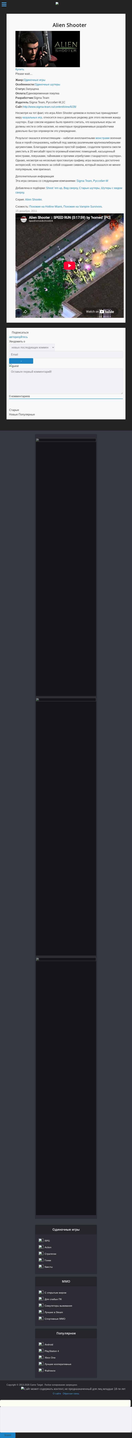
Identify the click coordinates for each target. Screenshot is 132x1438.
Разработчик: (24, 97)
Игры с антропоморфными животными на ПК (66, 456)
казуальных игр (32, 117)
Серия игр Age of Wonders (66, 714)
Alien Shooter (33, 199)
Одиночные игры (34, 80)
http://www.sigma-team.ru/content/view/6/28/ (49, 106)
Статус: (20, 88)
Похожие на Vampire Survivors (82, 206)
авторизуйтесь (18, 337)
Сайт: (19, 106)
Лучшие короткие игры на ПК (66, 974)
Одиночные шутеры (47, 84)
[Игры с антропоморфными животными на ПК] (66, 567)
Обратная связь (71, 1393)
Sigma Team (84, 180)
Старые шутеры (89, 188)
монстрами (103, 138)
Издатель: (22, 102)
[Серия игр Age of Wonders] (66, 827)
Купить (19, 69)
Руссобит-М (100, 180)
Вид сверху (71, 188)
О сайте (57, 1393)
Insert (7, 1435)
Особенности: (25, 84)
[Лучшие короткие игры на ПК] (66, 1086)
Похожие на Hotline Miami (45, 206)
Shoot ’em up (54, 188)
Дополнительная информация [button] (34, 176)
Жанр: (19, 80)
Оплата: (20, 93)
